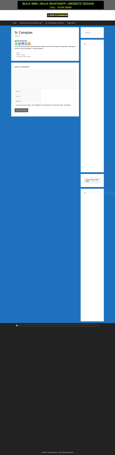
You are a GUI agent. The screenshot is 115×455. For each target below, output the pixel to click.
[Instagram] (22, 43)
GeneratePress (69, 452)
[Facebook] (19, 43)
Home (14, 23)
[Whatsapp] (16, 43)
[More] (29, 43)
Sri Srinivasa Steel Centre (23, 56)
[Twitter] (26, 43)
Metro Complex (20, 54)
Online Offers (71, 23)
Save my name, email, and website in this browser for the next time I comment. (43, 105)
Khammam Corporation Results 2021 (31, 23)
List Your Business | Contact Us (54, 23)
